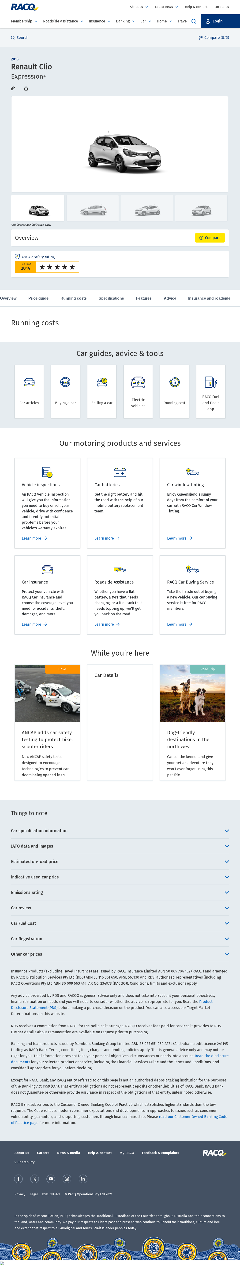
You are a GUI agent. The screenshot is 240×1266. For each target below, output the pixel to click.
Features (144, 298)
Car (143, 21)
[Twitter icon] (34, 1179)
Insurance (97, 21)
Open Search (194, 21)
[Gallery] (120, 144)
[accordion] (120, 830)
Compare (213, 238)
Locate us (221, 7)
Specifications (111, 298)
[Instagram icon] (67, 1179)
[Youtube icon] (50, 1179)
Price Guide (38, 298)
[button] (220, 21)
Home (162, 21)
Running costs (73, 298)
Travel (183, 21)
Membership (21, 21)
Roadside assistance (60, 21)
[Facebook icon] (18, 1179)
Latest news (164, 7)
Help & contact (196, 7)
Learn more (31, 538)
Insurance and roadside (209, 298)
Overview (8, 298)
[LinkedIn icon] (83, 1179)
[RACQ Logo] (214, 1152)
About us (136, 7)
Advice (170, 298)
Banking (123, 21)
